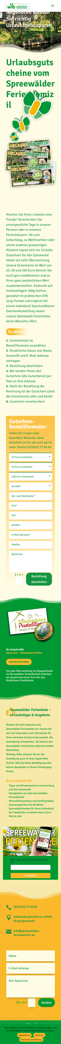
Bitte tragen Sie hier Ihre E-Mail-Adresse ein (29, 861)
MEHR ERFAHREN (19, 662)
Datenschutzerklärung (31, 1039)
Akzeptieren (24, 1035)
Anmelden (30, 875)
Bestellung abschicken (39, 579)
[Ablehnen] (57, 1034)
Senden (46, 1003)
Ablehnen (39, 1035)
